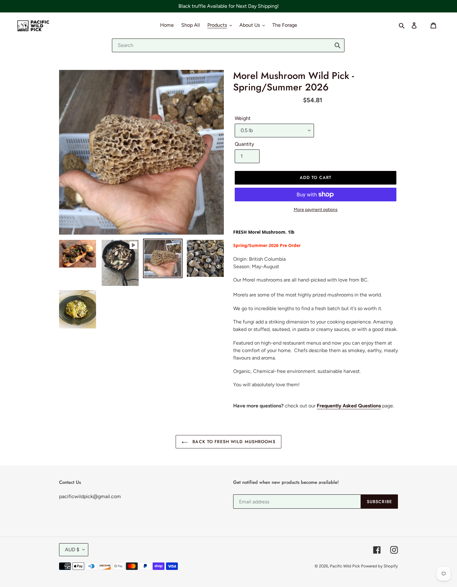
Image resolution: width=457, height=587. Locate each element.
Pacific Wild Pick (345, 566)
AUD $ (72, 550)
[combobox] (228, 45)
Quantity (244, 144)
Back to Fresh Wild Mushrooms (233, 441)
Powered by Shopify (379, 566)
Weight (243, 118)
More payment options (316, 209)
